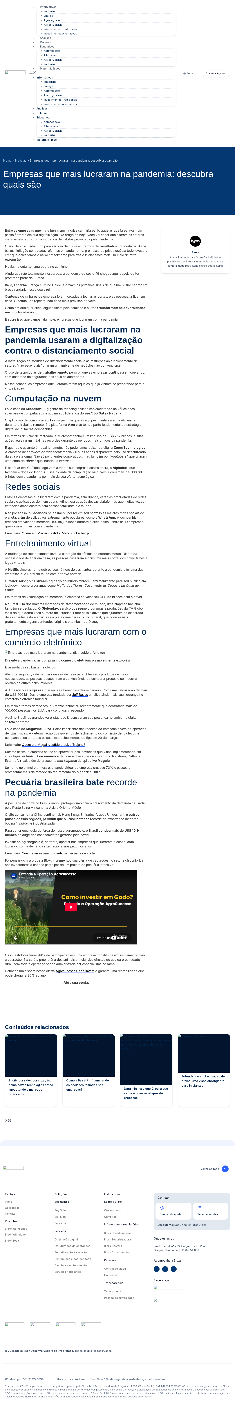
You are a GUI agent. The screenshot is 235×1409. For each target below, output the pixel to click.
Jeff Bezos (80, 695)
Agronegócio (52, 20)
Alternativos (51, 55)
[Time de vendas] (199, 1208)
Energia (48, 15)
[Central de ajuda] (162, 1208)
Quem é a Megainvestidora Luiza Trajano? (53, 745)
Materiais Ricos (50, 68)
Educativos (47, 46)
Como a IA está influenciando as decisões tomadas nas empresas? (87, 1085)
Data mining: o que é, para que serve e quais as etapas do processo (146, 1093)
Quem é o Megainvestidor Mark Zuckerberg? (55, 533)
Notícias (20, 160)
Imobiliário (50, 11)
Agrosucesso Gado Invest (75, 971)
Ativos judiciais (53, 24)
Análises (45, 37)
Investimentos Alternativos (60, 33)
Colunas (45, 42)
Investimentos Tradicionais (60, 29)
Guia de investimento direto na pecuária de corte (58, 853)
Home (7, 160)
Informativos (48, 6)
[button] (102, 73)
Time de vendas (207, 1214)
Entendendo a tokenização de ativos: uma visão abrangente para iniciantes (203, 1080)
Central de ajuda (170, 1214)
